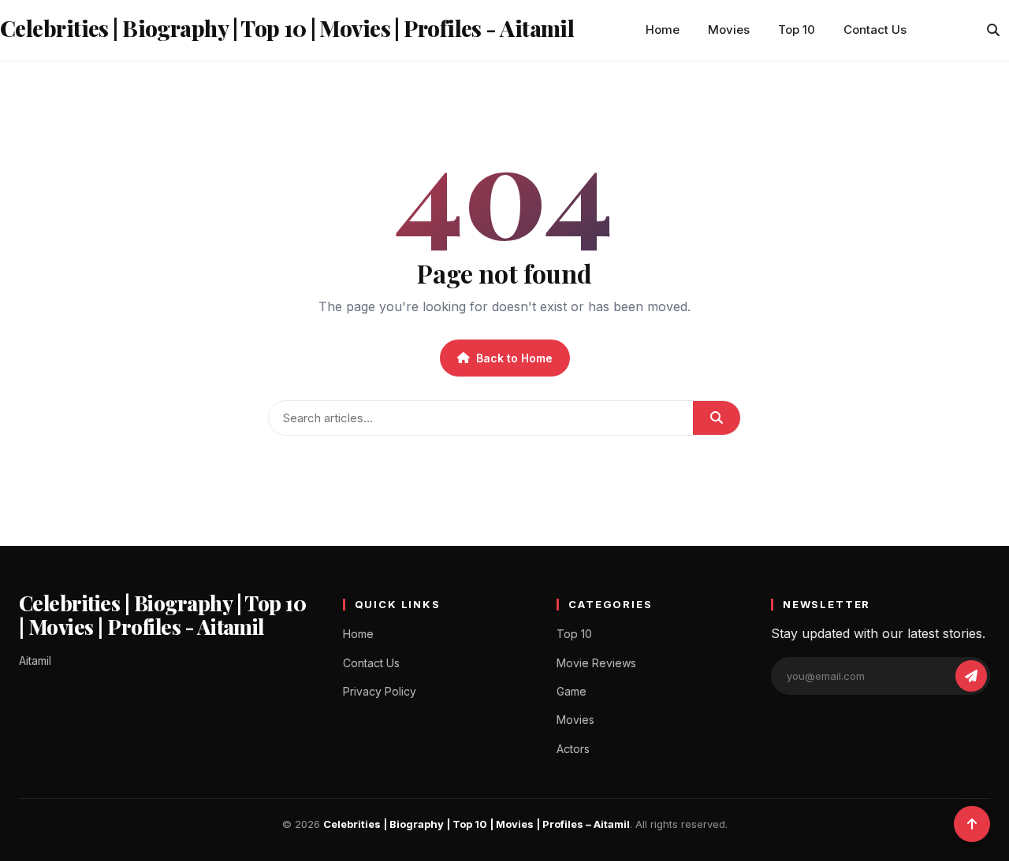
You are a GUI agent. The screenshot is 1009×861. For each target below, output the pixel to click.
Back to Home (514, 358)
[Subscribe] (971, 676)
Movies (729, 29)
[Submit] (716, 418)
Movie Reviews (596, 663)
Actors (573, 748)
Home (662, 29)
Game (571, 691)
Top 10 (796, 29)
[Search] (993, 30)
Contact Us (875, 29)
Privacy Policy (379, 691)
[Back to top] (972, 824)
